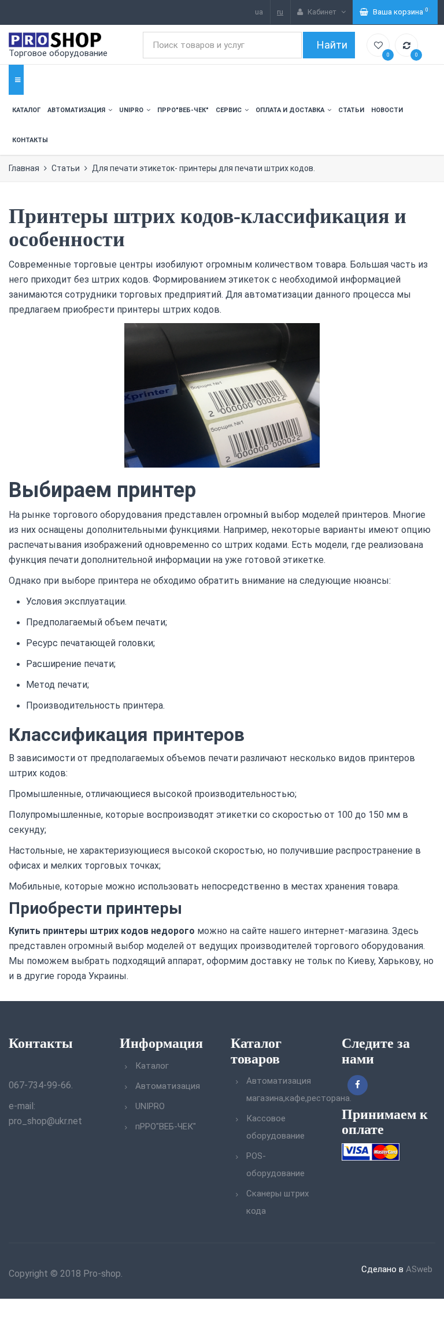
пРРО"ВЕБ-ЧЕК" (183, 110)
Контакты (30, 140)
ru (280, 12)
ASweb (419, 1269)
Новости (387, 110)
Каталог (26, 110)
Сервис (229, 110)
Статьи (351, 110)
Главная (24, 168)
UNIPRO (131, 110)
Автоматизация (76, 110)
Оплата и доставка (290, 110)
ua (259, 12)
